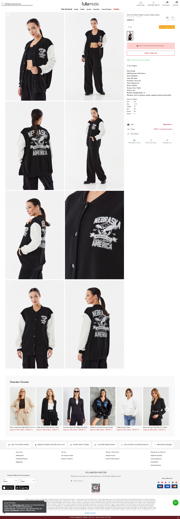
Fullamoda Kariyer (22, 459)
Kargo (151, 129)
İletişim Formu (110, 455)
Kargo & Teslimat (67, 459)
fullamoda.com (18, 505)
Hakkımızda (20, 455)
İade (147, 124)
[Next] (166, 409)
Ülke (4, 479)
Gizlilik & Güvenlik (156, 455)
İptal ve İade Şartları (112, 459)
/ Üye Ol (156, 5)
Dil (21, 479)
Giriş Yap (151, 5)
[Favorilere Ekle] (172, 18)
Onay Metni (154, 462)
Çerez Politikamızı (11, 510)
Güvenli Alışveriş (156, 465)
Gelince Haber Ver (150, 53)
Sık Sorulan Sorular (67, 455)
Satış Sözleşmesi (156, 459)
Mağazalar (19, 462)
